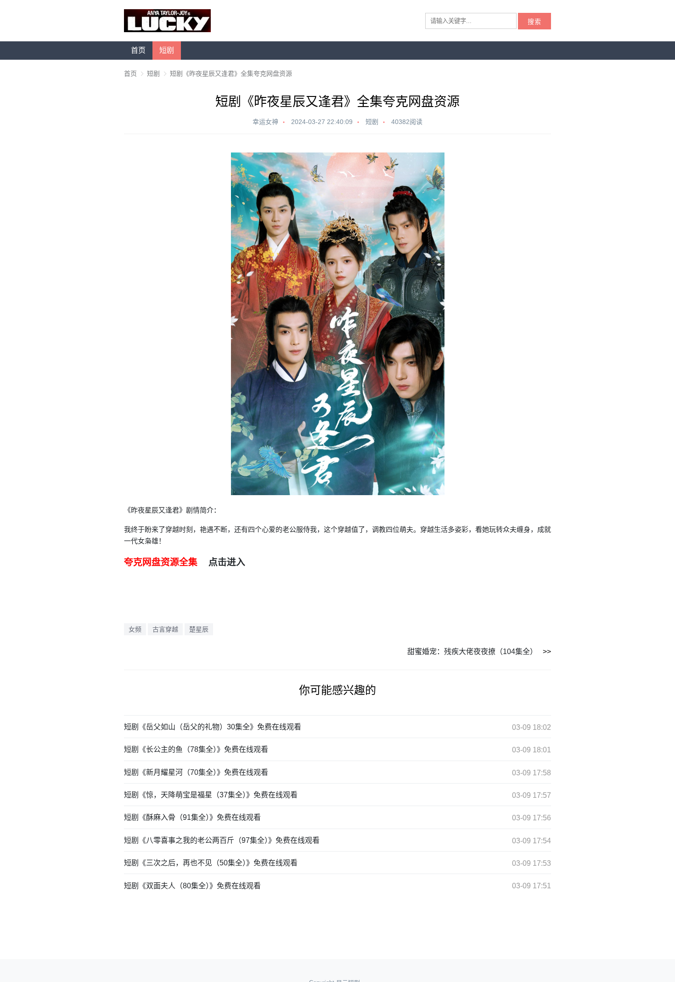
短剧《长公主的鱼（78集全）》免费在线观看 (196, 749)
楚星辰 (198, 629)
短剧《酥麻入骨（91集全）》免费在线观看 (192, 817)
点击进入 (226, 562)
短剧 (166, 50)
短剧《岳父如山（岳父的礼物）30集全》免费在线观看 (212, 727)
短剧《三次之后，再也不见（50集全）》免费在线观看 (211, 863)
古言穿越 (165, 629)
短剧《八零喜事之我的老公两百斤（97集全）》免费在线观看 (222, 840)
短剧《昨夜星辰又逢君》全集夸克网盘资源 (231, 73)
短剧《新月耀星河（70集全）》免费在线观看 (196, 772)
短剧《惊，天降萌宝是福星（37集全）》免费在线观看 (211, 795)
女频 (135, 629)
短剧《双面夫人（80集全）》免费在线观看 (192, 886)
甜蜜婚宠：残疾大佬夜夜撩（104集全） (472, 651)
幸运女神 (265, 121)
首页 (138, 50)
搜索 (534, 21)
